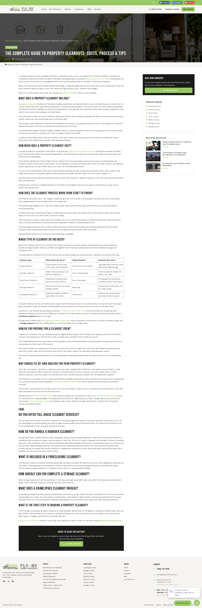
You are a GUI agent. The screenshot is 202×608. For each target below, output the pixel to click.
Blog (89, 9)
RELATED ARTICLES (156, 138)
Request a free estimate (29, 521)
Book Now (184, 603)
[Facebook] (4, 581)
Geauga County (88, 570)
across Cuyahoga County (38, 401)
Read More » (166, 146)
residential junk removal (106, 396)
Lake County (87, 573)
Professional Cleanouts (51, 588)
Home (43, 9)
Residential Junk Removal (52, 567)
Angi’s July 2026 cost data (97, 79)
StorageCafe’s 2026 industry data (56, 321)
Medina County (88, 576)
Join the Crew (129, 579)
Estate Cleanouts (49, 576)
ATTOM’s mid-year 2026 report (72, 311)
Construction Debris (50, 573)
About (126, 567)
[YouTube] (12, 581)
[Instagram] (8, 581)
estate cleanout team (42, 396)
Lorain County (88, 582)
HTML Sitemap (168, 605)
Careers (158, 605)
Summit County (89, 579)
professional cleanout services (64, 382)
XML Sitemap (149, 605)
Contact (97, 9)
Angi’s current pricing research (81, 151)
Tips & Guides (16, 41)
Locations (127, 573)
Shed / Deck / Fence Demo (52, 585)
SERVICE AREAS (154, 102)
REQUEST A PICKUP (172, 9)
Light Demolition (49, 582)
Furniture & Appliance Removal (54, 579)
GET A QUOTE (188, 9)
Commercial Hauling (50, 570)
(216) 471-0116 (156, 9)
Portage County (89, 585)
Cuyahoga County (89, 567)
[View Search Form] (153, 2)
